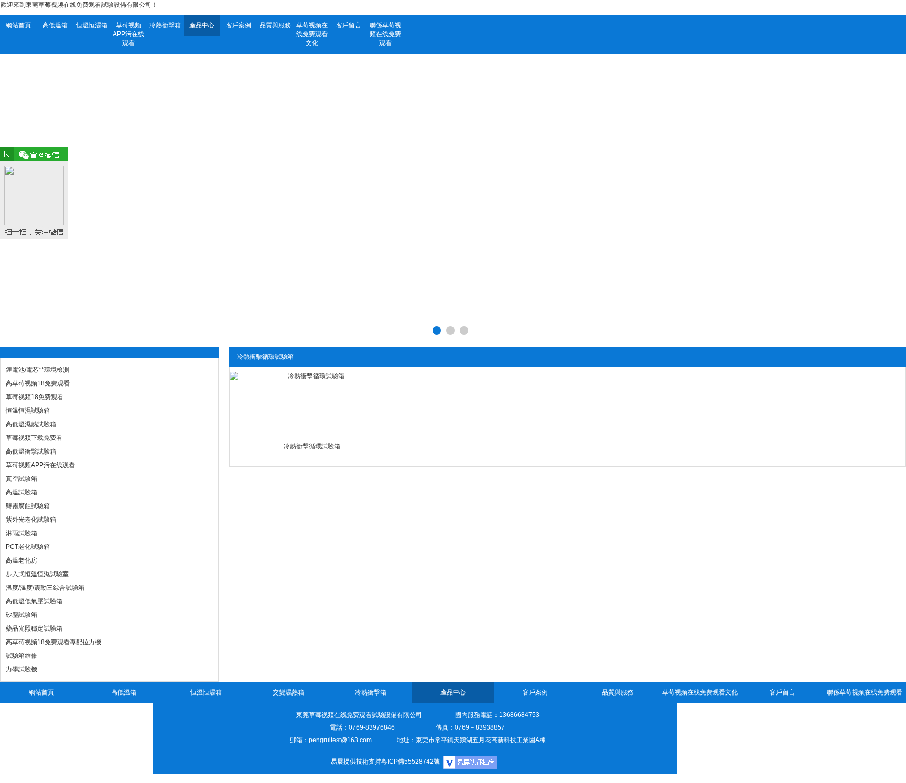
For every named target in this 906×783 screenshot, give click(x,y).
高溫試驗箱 (21, 492)
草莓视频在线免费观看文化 (312, 34)
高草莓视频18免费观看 (38, 383)
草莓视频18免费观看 (34, 397)
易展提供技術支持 (356, 761)
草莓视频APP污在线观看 (128, 34)
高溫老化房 (21, 560)
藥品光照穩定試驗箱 (34, 628)
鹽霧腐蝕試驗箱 (28, 506)
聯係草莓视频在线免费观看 (385, 34)
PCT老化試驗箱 (28, 546)
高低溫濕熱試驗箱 (31, 424)
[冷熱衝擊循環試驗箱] (312, 403)
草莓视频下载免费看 (34, 438)
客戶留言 (348, 25)
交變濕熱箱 (288, 692)
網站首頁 (18, 25)
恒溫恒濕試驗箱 (28, 410)
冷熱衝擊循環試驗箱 (312, 446)
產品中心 (201, 25)
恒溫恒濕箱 (91, 25)
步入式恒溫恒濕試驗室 (37, 574)
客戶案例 (238, 25)
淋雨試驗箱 (21, 533)
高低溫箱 (55, 25)
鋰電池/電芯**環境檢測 (37, 369)
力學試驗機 (21, 669)
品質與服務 (275, 25)
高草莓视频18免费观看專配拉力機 (53, 642)
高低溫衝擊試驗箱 (31, 451)
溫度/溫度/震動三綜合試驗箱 (45, 587)
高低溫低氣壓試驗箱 (34, 601)
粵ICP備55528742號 (410, 761)
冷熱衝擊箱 (165, 25)
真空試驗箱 (21, 478)
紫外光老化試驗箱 (31, 519)
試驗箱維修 (21, 655)
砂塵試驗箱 (21, 615)
